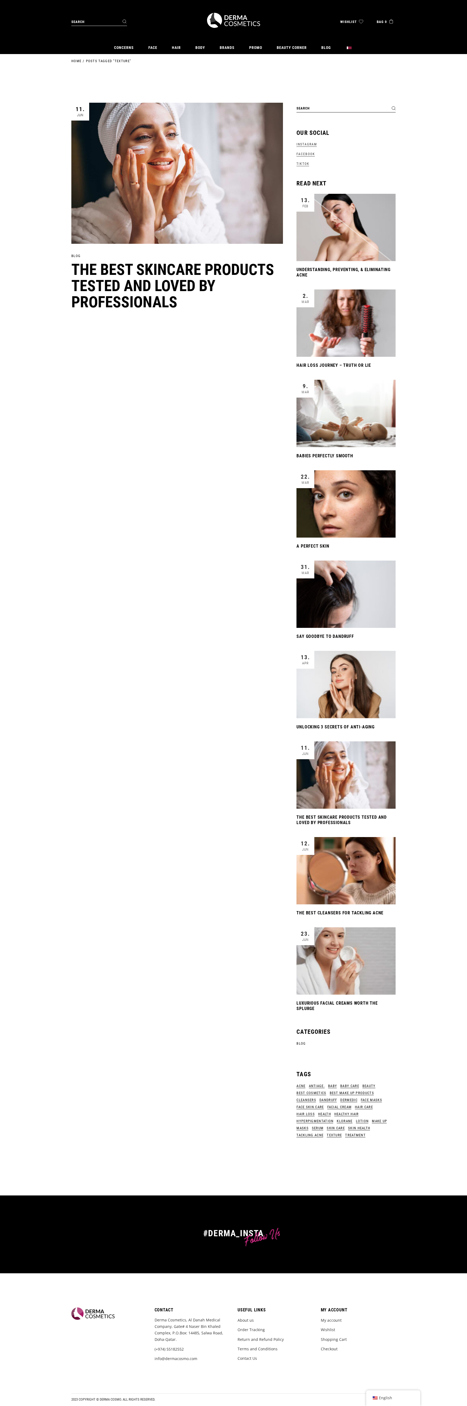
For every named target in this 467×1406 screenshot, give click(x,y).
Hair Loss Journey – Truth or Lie (333, 365)
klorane (344, 1121)
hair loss (305, 1114)
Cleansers (306, 1100)
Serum (318, 1128)
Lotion (362, 1121)
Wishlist (328, 1329)
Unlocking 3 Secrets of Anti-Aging (335, 726)
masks (302, 1128)
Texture (334, 1135)
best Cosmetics (311, 1093)
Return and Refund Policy (261, 1339)
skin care (336, 1128)
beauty (369, 1086)
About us (246, 1320)
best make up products (352, 1093)
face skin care (310, 1107)
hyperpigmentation (314, 1121)
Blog (76, 256)
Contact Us (247, 1358)
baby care (349, 1086)
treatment (355, 1135)
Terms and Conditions (258, 1348)
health (324, 1114)
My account (331, 1320)
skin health (359, 1128)
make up (379, 1121)
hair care (364, 1107)
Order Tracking (251, 1329)
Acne (300, 1086)
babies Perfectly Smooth (324, 455)
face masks (371, 1100)
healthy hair (346, 1114)
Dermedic (348, 1100)
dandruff (328, 1100)
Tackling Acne (309, 1135)
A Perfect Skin (312, 546)
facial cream (339, 1107)
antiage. (317, 1086)
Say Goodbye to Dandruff (325, 636)
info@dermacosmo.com (176, 1358)
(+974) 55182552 (169, 1349)
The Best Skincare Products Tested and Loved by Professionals (172, 286)
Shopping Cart (334, 1339)
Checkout (329, 1348)
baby (332, 1086)
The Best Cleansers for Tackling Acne (339, 912)
